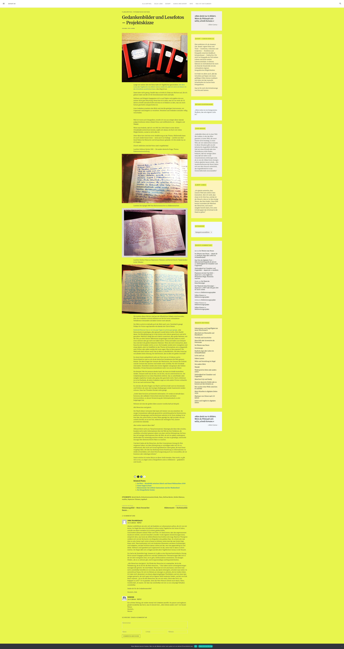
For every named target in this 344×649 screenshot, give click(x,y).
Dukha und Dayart (180, 3)
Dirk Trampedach (135, 520)
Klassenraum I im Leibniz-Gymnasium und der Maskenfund (158, 488)
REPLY (139, 523)
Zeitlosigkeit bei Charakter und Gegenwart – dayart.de (205, 269)
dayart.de (12, 3)
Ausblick (215, 270)
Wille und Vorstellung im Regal (205, 361)
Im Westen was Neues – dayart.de (206, 254)
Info (191, 3)
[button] (135, 477)
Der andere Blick (200, 364)
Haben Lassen (199, 358)
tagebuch (144, 499)
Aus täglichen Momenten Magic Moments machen (204, 276)
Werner (131, 597)
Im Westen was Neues (206, 251)
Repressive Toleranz (134, 499)
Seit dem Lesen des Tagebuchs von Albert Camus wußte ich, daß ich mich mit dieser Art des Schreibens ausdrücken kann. (160, 87)
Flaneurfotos (127, 12)
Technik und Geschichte (203, 338)
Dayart (168, 3)
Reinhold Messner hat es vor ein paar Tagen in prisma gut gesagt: (155, 330)
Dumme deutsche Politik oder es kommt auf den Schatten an (206, 383)
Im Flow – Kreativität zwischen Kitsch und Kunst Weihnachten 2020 (161, 483)
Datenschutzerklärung (205, 646)
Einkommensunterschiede (149, 497)
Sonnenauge (199, 348)
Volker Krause (199, 295)
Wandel (197, 367)
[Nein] (342, 646)
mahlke (124, 499)
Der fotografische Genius (146, 490)
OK (196, 646)
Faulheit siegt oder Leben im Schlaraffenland (204, 352)
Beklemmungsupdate (208, 292)
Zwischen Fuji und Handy (203, 379)
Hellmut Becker (168, 497)
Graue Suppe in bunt (144, 486)
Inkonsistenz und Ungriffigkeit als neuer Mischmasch (206, 329)
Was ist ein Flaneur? (203, 3)
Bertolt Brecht (136, 497)
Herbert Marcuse (179, 497)
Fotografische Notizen (141, 12)
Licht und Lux (199, 355)
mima (125, 28)
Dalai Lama (158, 3)
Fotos (160, 497)
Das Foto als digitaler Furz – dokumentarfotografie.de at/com (205, 261)
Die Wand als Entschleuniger (202, 282)
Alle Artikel (147, 3)
